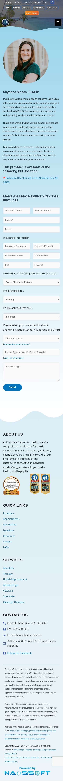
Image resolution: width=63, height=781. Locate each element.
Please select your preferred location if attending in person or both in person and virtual (31, 327)
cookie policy (46, 731)
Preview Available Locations (16, 344)
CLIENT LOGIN (12, 758)
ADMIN (8, 762)
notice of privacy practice (34, 739)
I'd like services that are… (18, 307)
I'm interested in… (13, 290)
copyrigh (24, 731)
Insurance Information (16, 237)
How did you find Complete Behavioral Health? (30, 273)
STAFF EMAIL (46, 758)
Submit (12, 387)
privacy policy (34, 731)
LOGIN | (14, 762)
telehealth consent (12, 739)
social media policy (23, 735)
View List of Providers (14, 358)
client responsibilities (41, 735)
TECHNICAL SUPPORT (29, 758)
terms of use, (15, 731)
